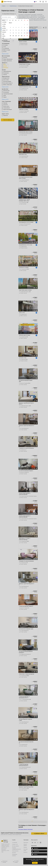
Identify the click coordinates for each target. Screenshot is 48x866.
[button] (40, 1)
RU (36, 1)
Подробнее (36, 860)
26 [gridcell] (16, 35)
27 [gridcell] (18, 35)
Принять (35, 862)
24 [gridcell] (10, 35)
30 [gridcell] (27, 35)
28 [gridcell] (21, 35)
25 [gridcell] (13, 35)
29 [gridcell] (24, 35)
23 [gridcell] (27, 33)
